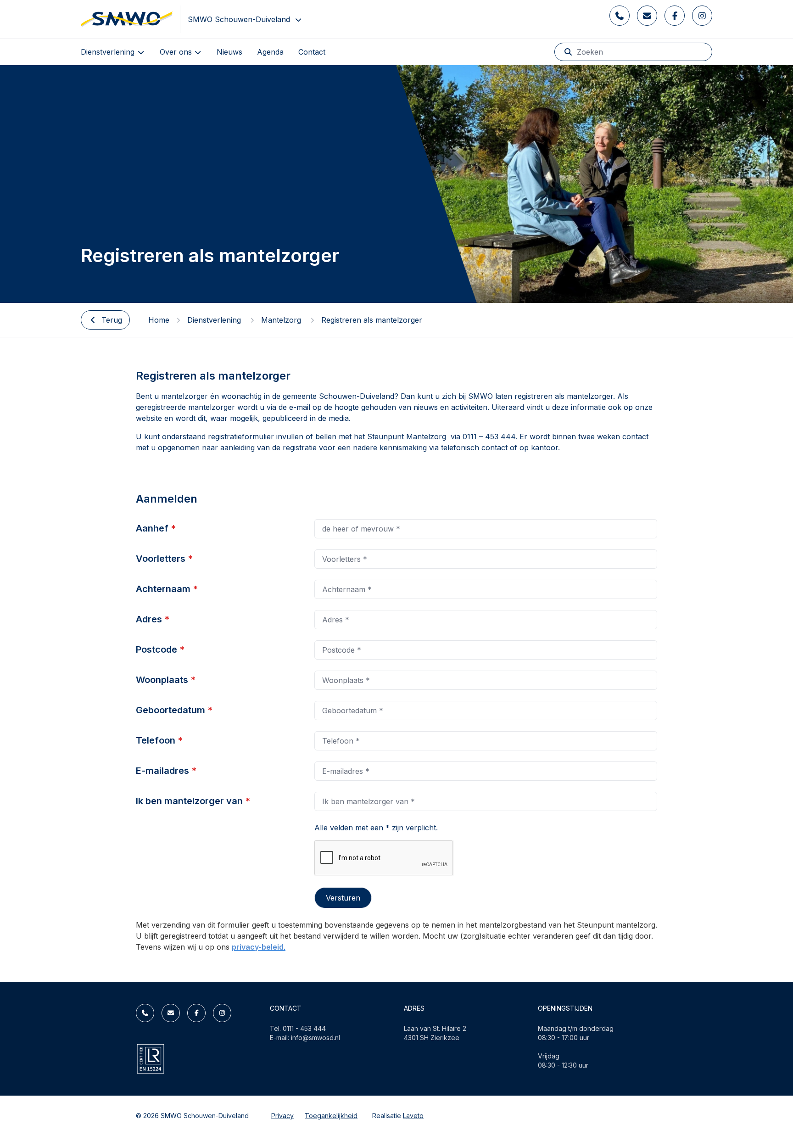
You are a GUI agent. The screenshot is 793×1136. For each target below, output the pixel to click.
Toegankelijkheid (331, 1115)
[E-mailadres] (647, 16)
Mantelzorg (282, 320)
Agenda (270, 51)
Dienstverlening (215, 320)
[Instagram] (702, 16)
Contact (311, 51)
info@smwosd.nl (315, 1037)
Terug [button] (111, 320)
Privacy (282, 1115)
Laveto (413, 1115)
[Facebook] (675, 16)
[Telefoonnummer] (619, 16)
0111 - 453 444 (304, 1028)
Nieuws (229, 51)
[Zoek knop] (568, 51)
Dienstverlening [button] (109, 51)
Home (158, 320)
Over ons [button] (177, 51)
